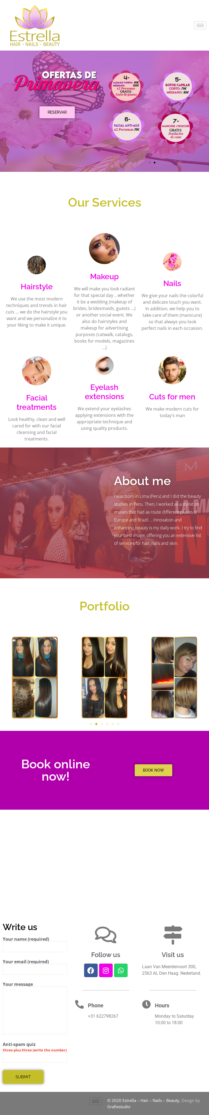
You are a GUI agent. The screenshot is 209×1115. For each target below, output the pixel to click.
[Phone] (79, 1004)
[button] (149, 162)
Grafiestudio (118, 1106)
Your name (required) (26, 939)
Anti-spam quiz (19, 1044)
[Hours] (146, 1004)
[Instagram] (106, 970)
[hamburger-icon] (200, 25)
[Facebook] (91, 970)
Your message (18, 984)
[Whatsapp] (121, 970)
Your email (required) (26, 962)
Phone (95, 1005)
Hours (162, 1005)
